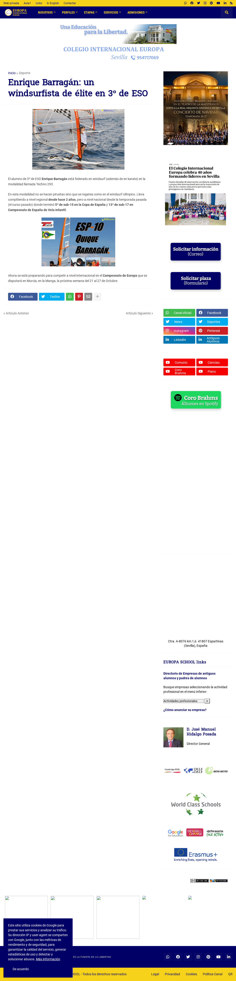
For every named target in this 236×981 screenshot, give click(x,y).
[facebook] (191, 3)
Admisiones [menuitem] (136, 12)
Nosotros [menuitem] (45, 12)
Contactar (70, 3)
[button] (227, 12)
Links (39, 3)
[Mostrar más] (97, 297)
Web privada (11, 3)
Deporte (24, 73)
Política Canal (212, 974)
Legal (155, 974)
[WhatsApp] (70, 297)
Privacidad (172, 974)
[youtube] (218, 3)
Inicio (12, 73)
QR (230, 974)
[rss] (231, 3)
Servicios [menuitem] (111, 12)
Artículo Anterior (17, 313)
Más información (48, 959)
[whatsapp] (185, 3)
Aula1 (27, 3)
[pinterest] (211, 3)
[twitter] (198, 3)
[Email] (88, 297)
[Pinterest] (79, 297)
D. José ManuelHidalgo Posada (201, 732)
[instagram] (205, 3)
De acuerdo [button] (21, 969)
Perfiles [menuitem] (68, 12)
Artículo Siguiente (138, 313)
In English (53, 3)
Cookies (191, 974)
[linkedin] (225, 3)
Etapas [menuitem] (89, 12)
